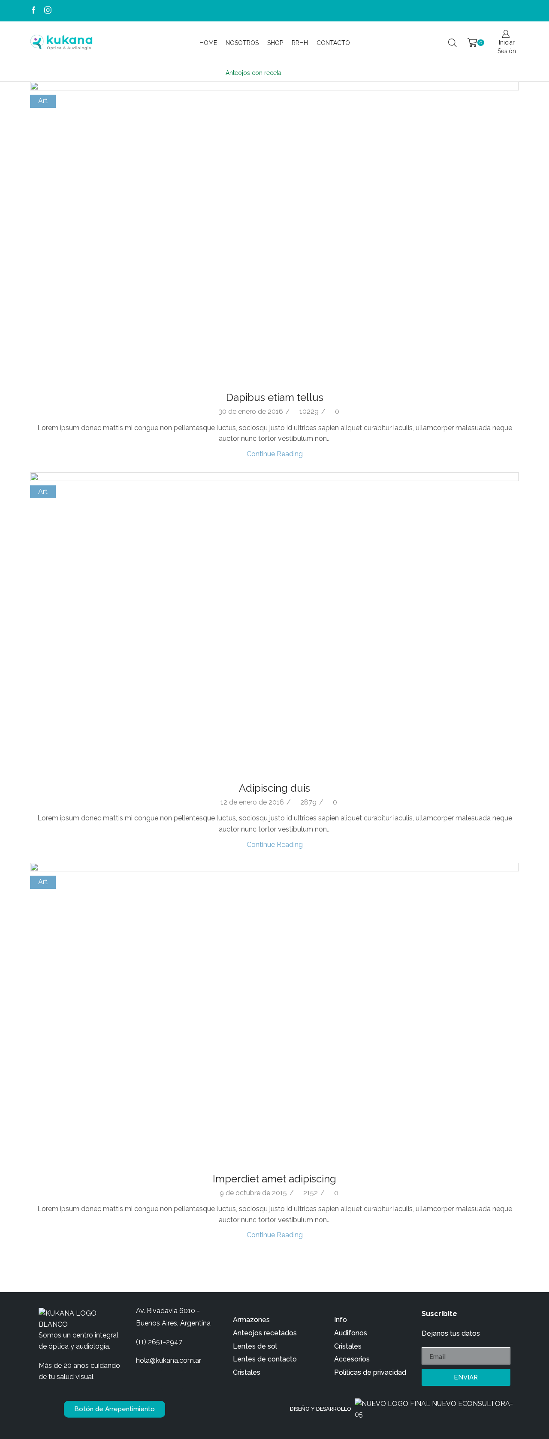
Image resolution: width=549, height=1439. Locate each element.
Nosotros (242, 42)
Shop (275, 42)
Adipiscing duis (274, 788)
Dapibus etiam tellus (274, 397)
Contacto (333, 42)
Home (208, 42)
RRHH (300, 42)
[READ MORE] (274, 230)
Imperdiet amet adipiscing (274, 1179)
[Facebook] (33, 10)
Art (43, 101)
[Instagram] (47, 10)
